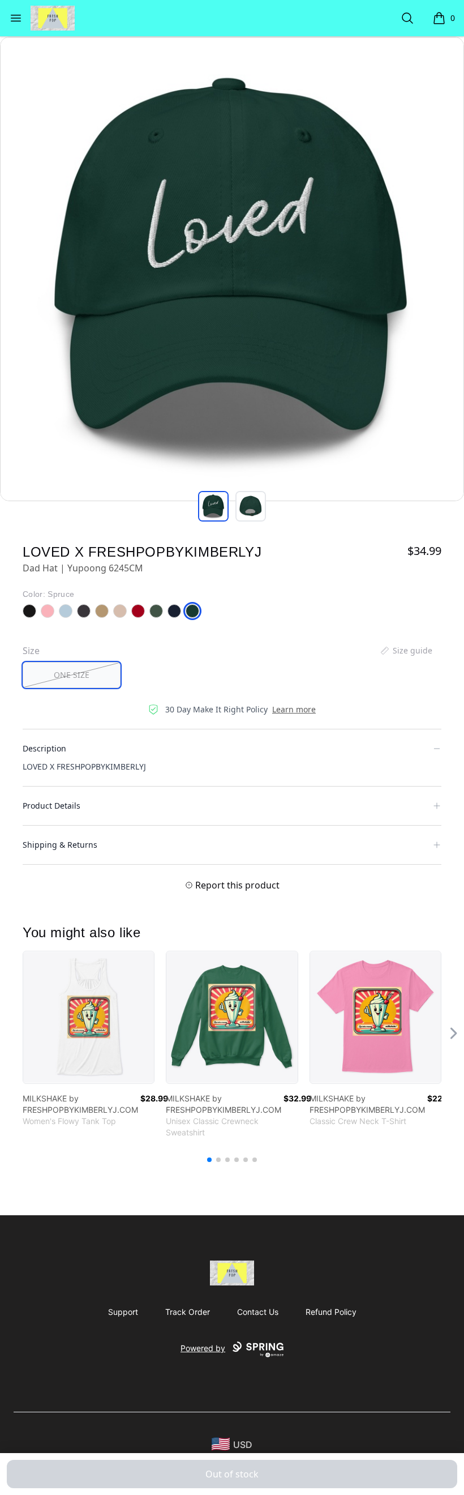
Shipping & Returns (60, 844)
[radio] (72, 675)
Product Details (51, 805)
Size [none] (31, 650)
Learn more (294, 709)
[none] (405, 650)
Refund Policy (331, 1312)
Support (123, 1312)
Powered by (203, 1348)
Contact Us (257, 1312)
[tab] (213, 506)
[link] (88, 1017)
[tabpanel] (232, 269)
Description (44, 748)
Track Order (187, 1312)
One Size (71, 674)
